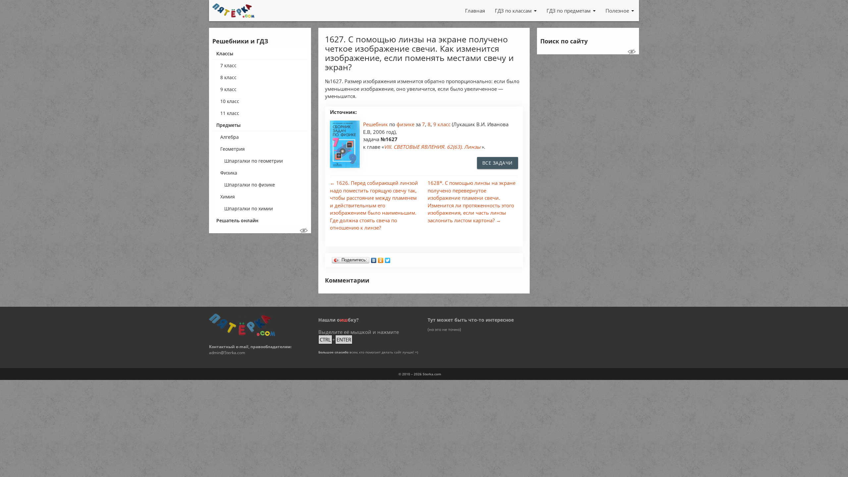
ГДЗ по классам (513, 10)
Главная (475, 10)
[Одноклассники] (380, 258)
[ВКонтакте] (373, 258)
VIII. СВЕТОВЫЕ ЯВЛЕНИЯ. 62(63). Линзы (432, 146)
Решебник (376, 124)
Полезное (617, 10)
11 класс (229, 113)
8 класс (228, 77)
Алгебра (229, 137)
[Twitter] (387, 258)
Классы (224, 53)
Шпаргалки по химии (248, 208)
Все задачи (497, 163)
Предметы (228, 125)
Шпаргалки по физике (249, 185)
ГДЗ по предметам (569, 10)
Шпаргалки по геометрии (253, 161)
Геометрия (232, 149)
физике (406, 124)
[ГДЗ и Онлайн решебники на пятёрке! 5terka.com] (233, 10)
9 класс (228, 89)
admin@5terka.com (227, 352)
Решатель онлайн (237, 220)
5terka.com (432, 374)
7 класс (228, 65)
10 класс (229, 101)
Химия (227, 196)
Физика (228, 173)
